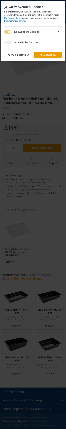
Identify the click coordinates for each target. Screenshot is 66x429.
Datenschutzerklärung (14, 20)
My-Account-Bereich (13, 17)
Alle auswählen (48, 54)
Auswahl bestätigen (18, 54)
